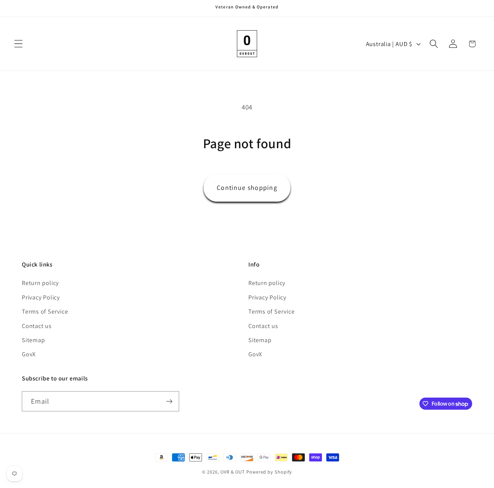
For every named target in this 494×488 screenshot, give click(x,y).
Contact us (37, 326)
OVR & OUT (232, 472)
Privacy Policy (41, 297)
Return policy (40, 283)
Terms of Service (45, 311)
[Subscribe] (169, 401)
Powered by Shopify (269, 472)
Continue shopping (247, 187)
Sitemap (33, 340)
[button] (18, 43)
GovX (29, 354)
